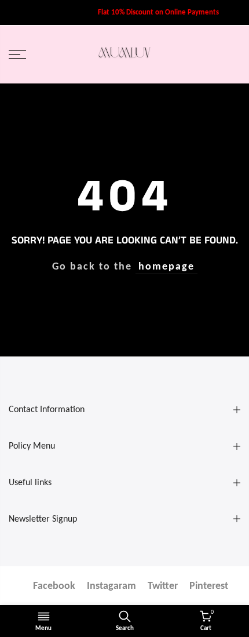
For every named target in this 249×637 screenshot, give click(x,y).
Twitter (163, 585)
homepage (166, 266)
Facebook (54, 585)
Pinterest (208, 585)
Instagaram (111, 585)
